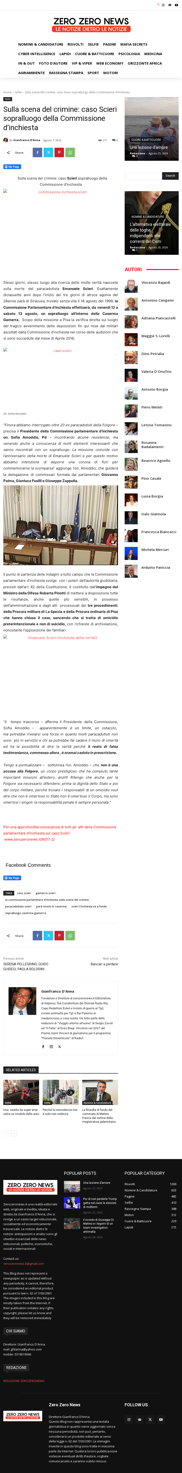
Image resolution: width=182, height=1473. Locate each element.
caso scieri (24, 893)
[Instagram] (163, 5)
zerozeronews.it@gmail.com (23, 1263)
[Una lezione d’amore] (152, 129)
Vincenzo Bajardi (155, 282)
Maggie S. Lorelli (155, 336)
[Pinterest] (59, 152)
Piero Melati (151, 407)
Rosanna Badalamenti (152, 444)
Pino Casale (151, 478)
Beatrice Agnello (155, 460)
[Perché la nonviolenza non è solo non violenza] (60, 1092)
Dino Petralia (152, 353)
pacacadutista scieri (18, 906)
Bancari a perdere (104, 964)
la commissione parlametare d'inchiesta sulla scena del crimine (47, 899)
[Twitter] (48, 152)
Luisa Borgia (152, 496)
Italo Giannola (153, 514)
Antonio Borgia (154, 389)
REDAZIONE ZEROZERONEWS (24, 1381)
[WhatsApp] (70, 152)
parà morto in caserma (51, 906)
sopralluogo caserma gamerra (25, 913)
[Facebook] (37, 152)
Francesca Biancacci (158, 532)
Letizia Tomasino (156, 425)
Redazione (137, 153)
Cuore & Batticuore (146, 140)
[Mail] (170, 5)
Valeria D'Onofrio (156, 371)
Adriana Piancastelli (158, 318)
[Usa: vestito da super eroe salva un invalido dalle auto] (21, 1092)
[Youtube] (176, 5)
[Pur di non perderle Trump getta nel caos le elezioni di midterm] (72, 1202)
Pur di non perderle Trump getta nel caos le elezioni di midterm (100, 1203)
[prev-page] (6, 1133)
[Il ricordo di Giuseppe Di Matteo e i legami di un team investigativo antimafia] (72, 1223)
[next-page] (14, 1133)
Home (7, 92)
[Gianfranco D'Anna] (6, 140)
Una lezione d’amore (149, 147)
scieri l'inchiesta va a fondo (89, 906)
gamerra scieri (45, 893)
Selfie (18, 92)
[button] (158, 4)
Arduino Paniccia (155, 567)
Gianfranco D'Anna (26, 140)
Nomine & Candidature (97, 1102)
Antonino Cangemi (157, 300)
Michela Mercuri (155, 549)
